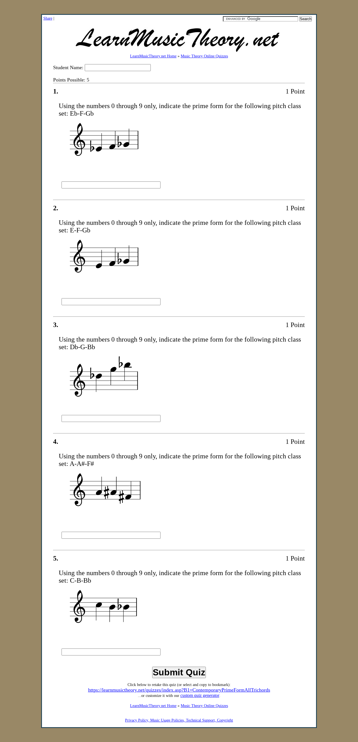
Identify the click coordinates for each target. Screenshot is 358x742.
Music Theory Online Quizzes (204, 56)
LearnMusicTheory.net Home (153, 56)
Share (47, 18)
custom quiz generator (199, 695)
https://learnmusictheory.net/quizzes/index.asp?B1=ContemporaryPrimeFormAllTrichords (179, 690)
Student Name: (69, 67)
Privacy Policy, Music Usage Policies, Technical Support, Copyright (179, 720)
